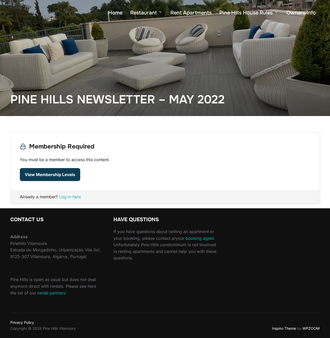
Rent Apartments (191, 13)
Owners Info (301, 13)
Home (115, 13)
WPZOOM (311, 328)
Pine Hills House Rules (246, 13)
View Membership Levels (50, 174)
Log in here (70, 196)
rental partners (51, 292)
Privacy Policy (22, 322)
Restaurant (143, 13)
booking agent (200, 238)
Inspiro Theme (284, 328)
